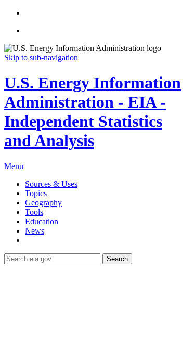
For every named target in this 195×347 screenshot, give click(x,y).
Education (41, 221)
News (34, 230)
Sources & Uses (51, 183)
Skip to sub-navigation (41, 57)
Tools (34, 212)
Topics (36, 193)
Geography (43, 202)
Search (117, 259)
